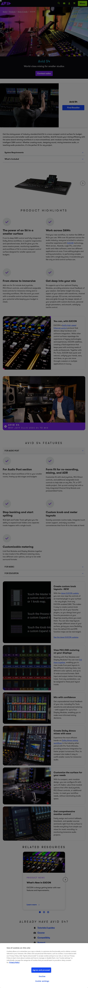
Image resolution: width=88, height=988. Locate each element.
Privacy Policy (14, 962)
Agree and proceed (41, 970)
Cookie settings (42, 981)
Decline (42, 976)
